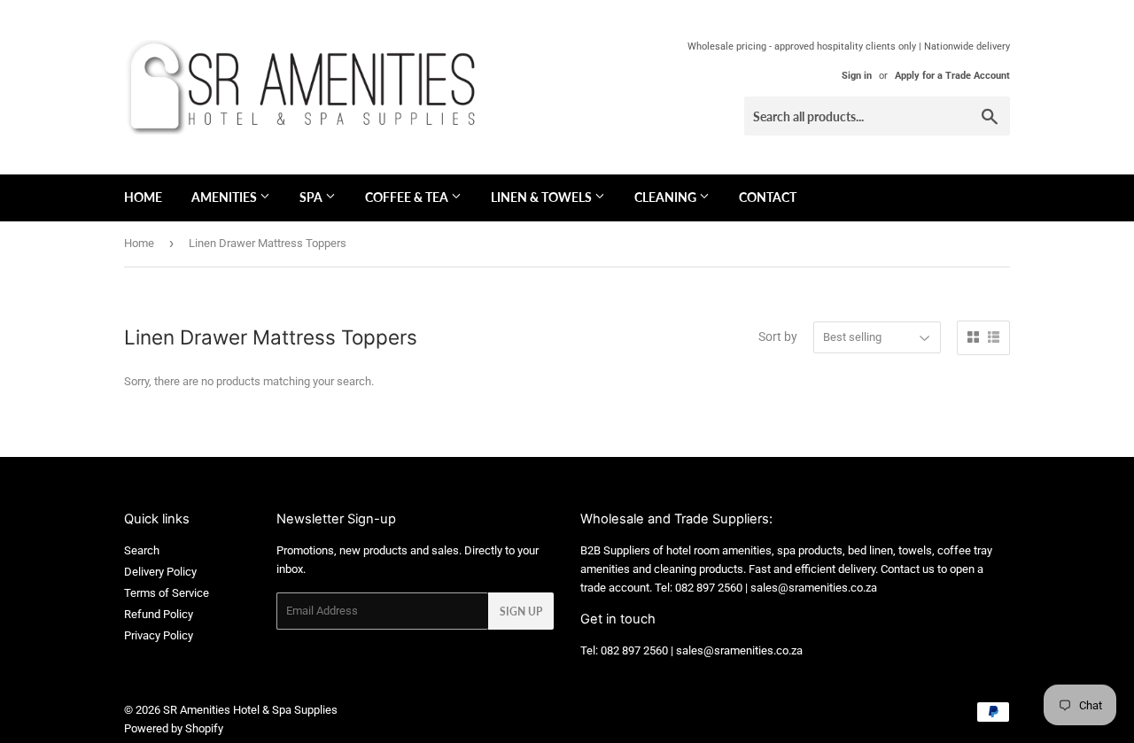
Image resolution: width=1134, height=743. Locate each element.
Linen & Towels (542, 197)
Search (141, 550)
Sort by (777, 336)
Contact (767, 197)
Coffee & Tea (408, 197)
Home (143, 197)
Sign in (857, 75)
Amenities (225, 197)
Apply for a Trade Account (952, 75)
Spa (312, 197)
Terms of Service (166, 593)
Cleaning (666, 197)
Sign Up (521, 611)
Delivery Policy (160, 571)
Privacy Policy (158, 635)
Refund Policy (158, 614)
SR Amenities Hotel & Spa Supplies (250, 709)
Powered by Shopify (173, 728)
